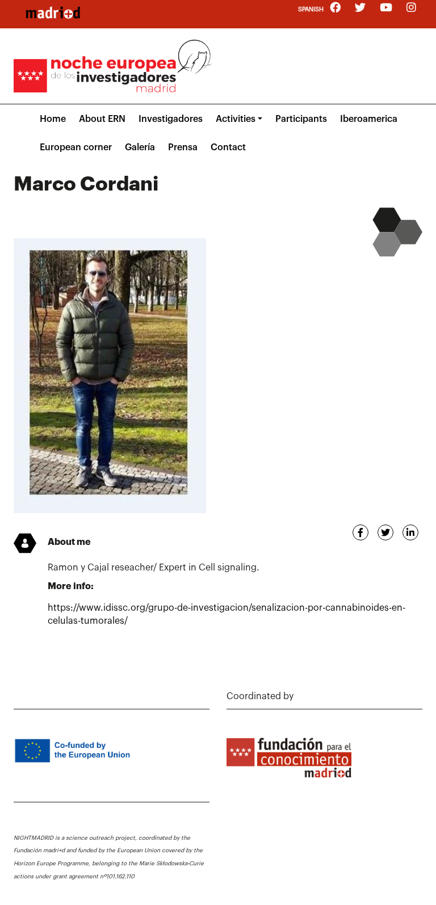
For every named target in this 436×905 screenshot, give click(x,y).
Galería (140, 147)
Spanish (311, 9)
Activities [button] (235, 119)
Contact (228, 147)
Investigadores (171, 119)
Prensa (183, 147)
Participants (301, 119)
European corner (76, 147)
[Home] (53, 12)
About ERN (102, 119)
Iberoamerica (368, 119)
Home (53, 119)
